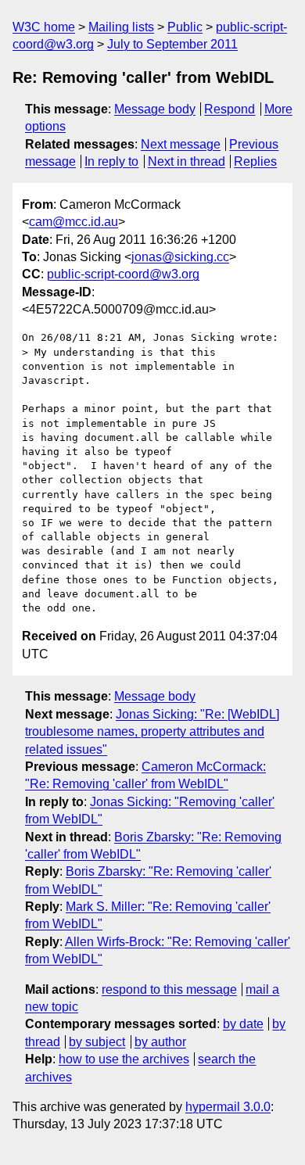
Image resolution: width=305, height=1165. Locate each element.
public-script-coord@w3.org (123, 274)
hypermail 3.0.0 (228, 1106)
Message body (155, 109)
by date (243, 1024)
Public (185, 27)
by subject (97, 1041)
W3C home (44, 27)
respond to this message (169, 989)
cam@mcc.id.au (73, 221)
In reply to (111, 161)
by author (160, 1041)
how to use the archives (124, 1059)
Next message (181, 144)
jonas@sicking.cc (180, 256)
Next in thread (186, 161)
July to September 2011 (172, 44)
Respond (229, 109)
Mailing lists (121, 27)
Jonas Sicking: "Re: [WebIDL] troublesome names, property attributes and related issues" (152, 732)
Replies (255, 161)
